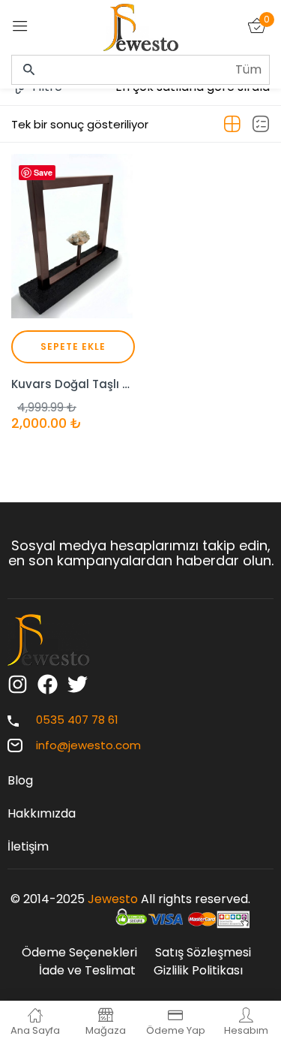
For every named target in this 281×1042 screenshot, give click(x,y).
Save (43, 172)
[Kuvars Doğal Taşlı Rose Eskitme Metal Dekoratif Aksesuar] (73, 236)
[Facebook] (47, 684)
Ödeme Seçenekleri (79, 952)
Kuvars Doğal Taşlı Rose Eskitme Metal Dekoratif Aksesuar (73, 384)
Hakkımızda (41, 813)
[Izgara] (232, 125)
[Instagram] (17, 684)
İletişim (28, 846)
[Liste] (261, 125)
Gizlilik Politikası (198, 970)
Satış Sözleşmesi (203, 952)
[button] (73, 346)
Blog (20, 780)
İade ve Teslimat (87, 970)
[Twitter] (77, 684)
